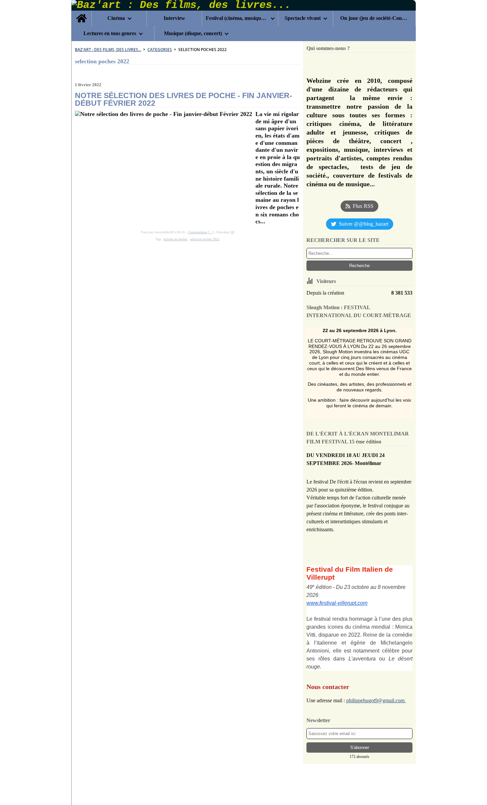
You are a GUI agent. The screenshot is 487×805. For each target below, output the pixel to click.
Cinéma (116, 18)
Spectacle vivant (303, 18)
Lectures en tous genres (109, 33)
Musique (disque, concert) (193, 33)
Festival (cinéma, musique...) (237, 18)
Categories (159, 49)
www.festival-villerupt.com (336, 603)
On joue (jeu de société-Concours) (374, 18)
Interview (174, 18)
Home (81, 13)
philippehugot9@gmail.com (376, 700)
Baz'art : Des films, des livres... (108, 49)
